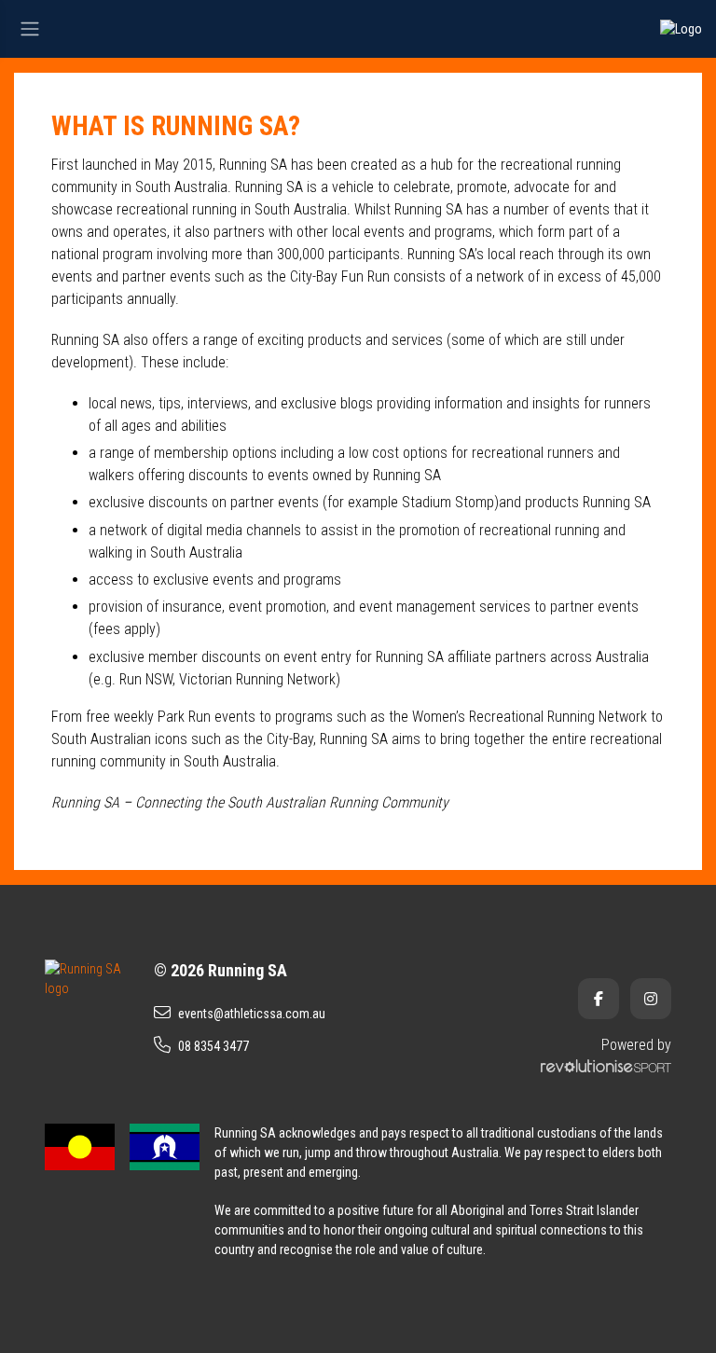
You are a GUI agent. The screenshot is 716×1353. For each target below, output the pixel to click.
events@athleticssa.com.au (251, 1013)
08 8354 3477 (213, 1046)
